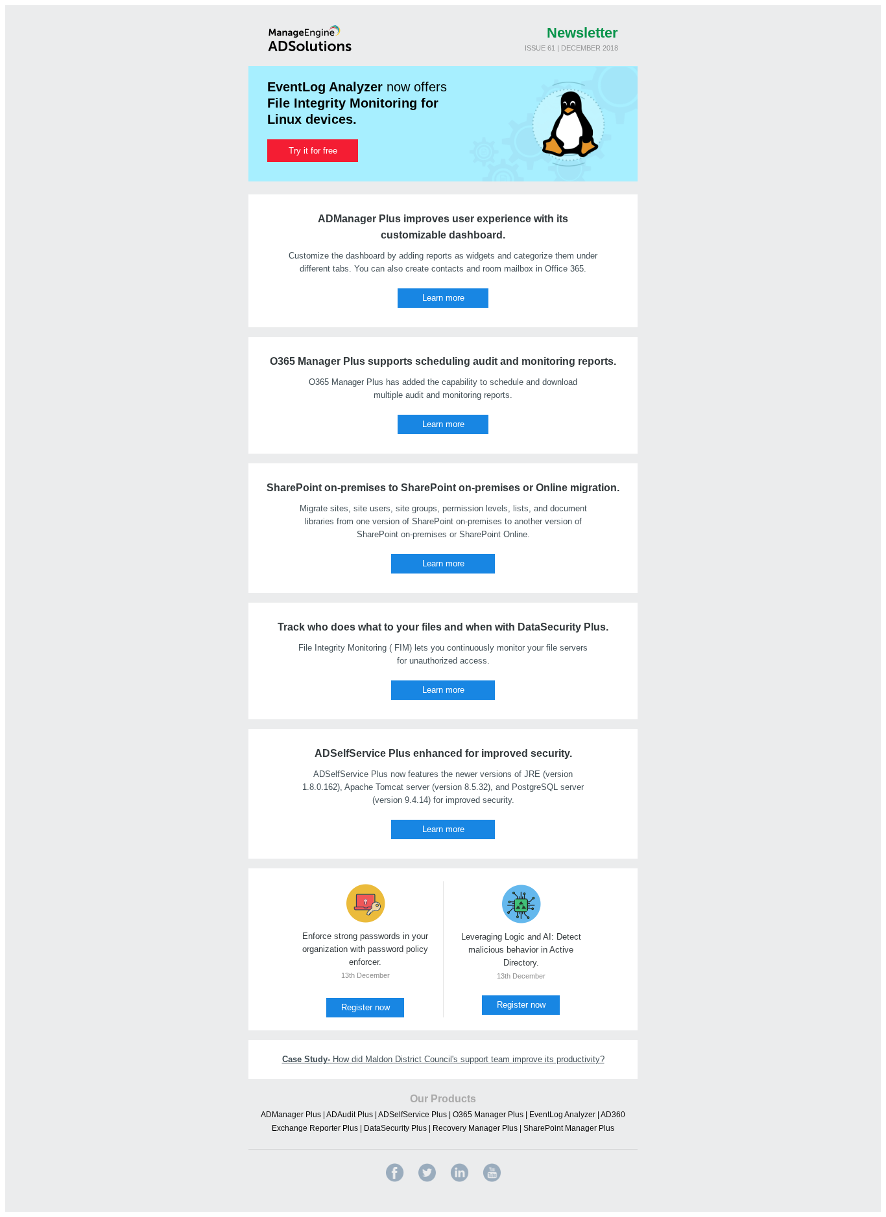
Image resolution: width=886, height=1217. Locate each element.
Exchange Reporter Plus (315, 1128)
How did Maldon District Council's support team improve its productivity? (443, 1059)
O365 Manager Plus (488, 1114)
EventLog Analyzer (562, 1114)
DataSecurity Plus (395, 1128)
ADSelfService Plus (412, 1114)
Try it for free (313, 151)
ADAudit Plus (349, 1114)
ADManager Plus (291, 1114)
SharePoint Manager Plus (568, 1128)
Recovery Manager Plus (475, 1128)
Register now (365, 1007)
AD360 (613, 1114)
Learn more (443, 298)
